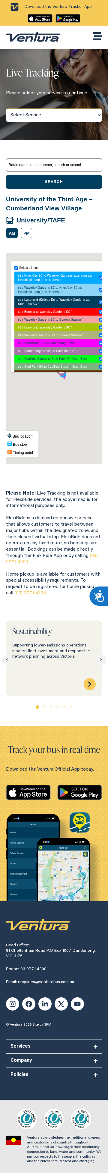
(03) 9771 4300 (30, 593)
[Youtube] (77, 1004)
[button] (12, 233)
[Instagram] (12, 1004)
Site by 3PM (41, 1025)
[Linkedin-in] (45, 1004)
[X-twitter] (61, 1004)
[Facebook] (28, 1004)
